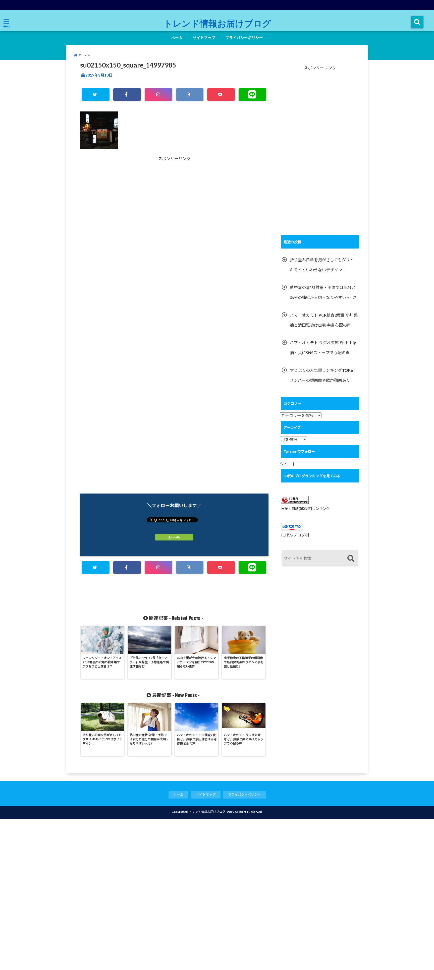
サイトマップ (204, 37)
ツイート (288, 463)
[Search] (350, 558)
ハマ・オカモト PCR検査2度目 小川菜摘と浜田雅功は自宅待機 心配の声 (324, 320)
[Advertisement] (127, 216)
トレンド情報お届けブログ (217, 23)
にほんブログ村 (295, 534)
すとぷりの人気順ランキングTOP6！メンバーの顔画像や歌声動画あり (323, 375)
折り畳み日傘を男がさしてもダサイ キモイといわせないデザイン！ (322, 264)
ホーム (177, 37)
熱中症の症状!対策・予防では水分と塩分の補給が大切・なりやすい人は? (323, 292)
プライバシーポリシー (244, 37)
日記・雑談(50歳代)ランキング (305, 508)
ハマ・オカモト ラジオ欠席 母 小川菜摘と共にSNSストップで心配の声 (323, 347)
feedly (176, 537)
